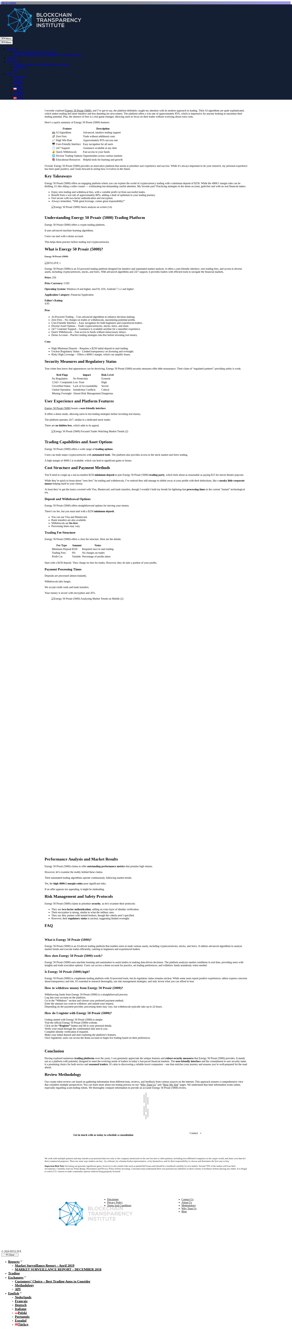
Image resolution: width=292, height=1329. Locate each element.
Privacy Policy (115, 1202)
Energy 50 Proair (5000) (78, 110)
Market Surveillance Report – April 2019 (35, 51)
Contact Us (187, 1199)
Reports (11, 48)
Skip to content (8, 2)
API (16, 70)
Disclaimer (113, 1199)
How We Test (170, 1084)
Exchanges (12, 61)
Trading (11, 57)
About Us (186, 1202)
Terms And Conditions (119, 1205)
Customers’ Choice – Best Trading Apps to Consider (41, 64)
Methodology (21, 67)
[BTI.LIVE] (42, 35)
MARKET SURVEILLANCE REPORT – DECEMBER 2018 (48, 54)
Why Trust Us (148, 1084)
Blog (184, 1211)
